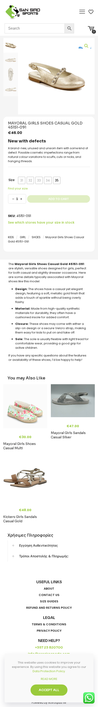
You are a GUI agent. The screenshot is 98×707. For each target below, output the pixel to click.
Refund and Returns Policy (49, 608)
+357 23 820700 (49, 647)
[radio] (21, 180)
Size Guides (49, 601)
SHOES (36, 237)
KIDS (11, 237)
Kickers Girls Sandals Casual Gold (20, 519)
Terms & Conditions (49, 624)
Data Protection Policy (49, 671)
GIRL (23, 237)
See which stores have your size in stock (41, 222)
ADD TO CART (58, 199)
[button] (86, 45)
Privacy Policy (49, 631)
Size (11, 180)
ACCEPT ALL (49, 690)
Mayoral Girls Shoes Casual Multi (19, 446)
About (49, 589)
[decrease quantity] (13, 198)
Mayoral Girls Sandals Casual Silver (68, 435)
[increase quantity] (21, 198)
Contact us (49, 595)
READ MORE (49, 679)
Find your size (18, 188)
